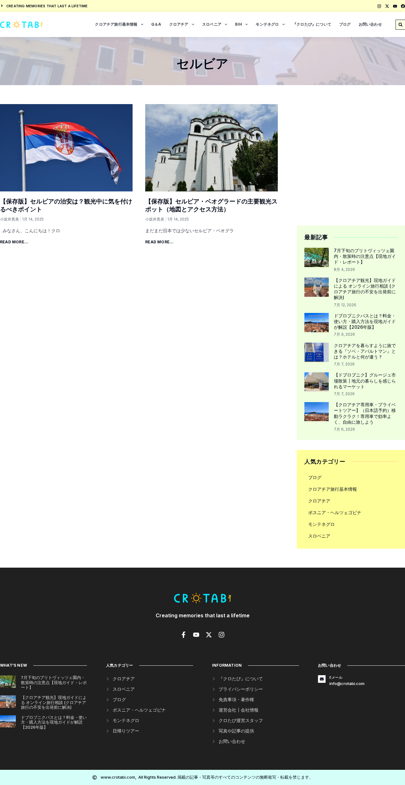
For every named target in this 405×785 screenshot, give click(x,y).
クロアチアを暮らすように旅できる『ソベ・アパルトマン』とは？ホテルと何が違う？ (365, 351)
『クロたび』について (312, 24)
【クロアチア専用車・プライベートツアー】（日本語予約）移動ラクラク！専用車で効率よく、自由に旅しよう (365, 413)
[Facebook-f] (183, 635)
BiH (238, 24)
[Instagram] (379, 6)
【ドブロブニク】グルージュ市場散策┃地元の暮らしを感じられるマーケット (365, 380)
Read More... (14, 242)
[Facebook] (403, 6)
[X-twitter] (387, 6)
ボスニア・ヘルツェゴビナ (334, 512)
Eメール (335, 677)
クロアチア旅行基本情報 (116, 24)
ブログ (345, 24)
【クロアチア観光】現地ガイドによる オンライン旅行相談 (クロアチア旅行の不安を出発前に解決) (365, 288)
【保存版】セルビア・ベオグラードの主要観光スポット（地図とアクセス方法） (211, 205)
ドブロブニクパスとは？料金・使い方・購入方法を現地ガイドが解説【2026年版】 (365, 321)
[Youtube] (395, 6)
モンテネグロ (267, 24)
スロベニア (211, 24)
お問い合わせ (370, 24)
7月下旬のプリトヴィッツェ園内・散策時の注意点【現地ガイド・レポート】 (365, 256)
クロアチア (179, 24)
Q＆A (156, 24)
